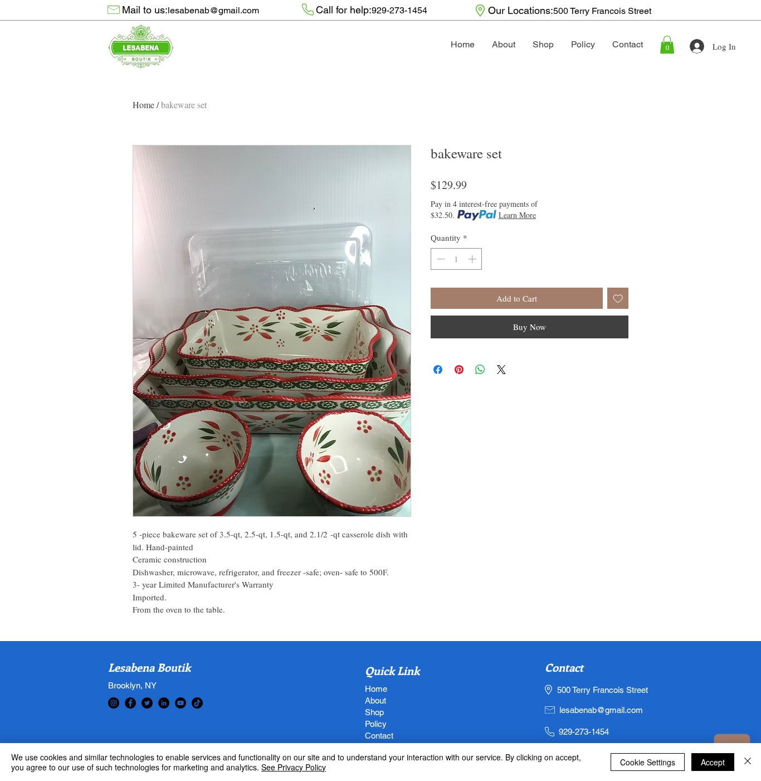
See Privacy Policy (293, 767)
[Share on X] (501, 369)
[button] (667, 45)
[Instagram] (113, 703)
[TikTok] (197, 703)
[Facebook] (130, 703)
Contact (564, 667)
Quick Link (392, 670)
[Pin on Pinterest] (459, 369)
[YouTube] (180, 703)
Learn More (517, 215)
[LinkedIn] (163, 703)
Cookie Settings (647, 762)
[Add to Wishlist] (618, 298)
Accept (713, 762)
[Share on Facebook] (438, 369)
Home (143, 104)
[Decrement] (439, 259)
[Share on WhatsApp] (480, 369)
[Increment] (473, 259)
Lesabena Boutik (149, 667)
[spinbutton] (456, 259)
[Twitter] (147, 703)
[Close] (747, 762)
